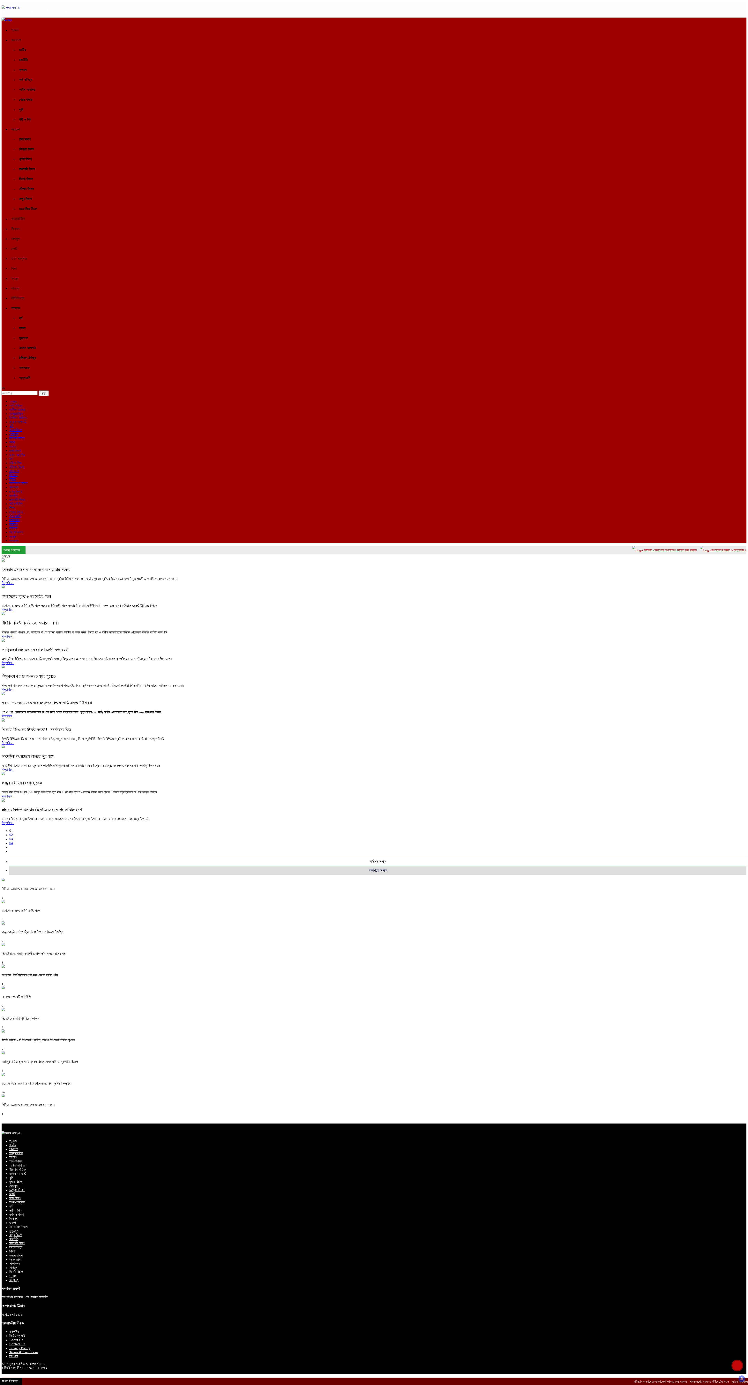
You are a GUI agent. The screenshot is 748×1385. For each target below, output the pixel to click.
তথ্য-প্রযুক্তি (19, 259)
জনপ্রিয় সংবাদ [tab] (378, 870)
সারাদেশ (15, 129)
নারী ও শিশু (25, 119)
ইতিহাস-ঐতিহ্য (27, 358)
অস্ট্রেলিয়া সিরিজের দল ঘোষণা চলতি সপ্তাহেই (35, 649)
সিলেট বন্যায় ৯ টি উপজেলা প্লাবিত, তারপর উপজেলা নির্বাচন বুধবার (38, 1040)
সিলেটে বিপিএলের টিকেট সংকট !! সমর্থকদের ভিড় (36, 729)
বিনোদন (15, 229)
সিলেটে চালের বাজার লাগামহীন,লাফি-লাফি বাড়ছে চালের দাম (33, 954)
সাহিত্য (15, 288)
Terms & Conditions (23, 1352)
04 (11, 843)
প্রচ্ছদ (15, 30)
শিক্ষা (14, 268)
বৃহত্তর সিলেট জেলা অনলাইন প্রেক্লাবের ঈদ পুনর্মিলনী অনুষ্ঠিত (36, 1083)
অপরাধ (23, 70)
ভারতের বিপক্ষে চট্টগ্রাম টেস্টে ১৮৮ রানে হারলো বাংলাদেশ (42, 809)
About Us (16, 1340)
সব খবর (13, 1356)
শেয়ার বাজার (25, 100)
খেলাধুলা (15, 239)
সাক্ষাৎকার (24, 368)
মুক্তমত (23, 338)
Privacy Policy (19, 1348)
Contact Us (17, 1344)
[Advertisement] (375, 1372)
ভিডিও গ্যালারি (17, 1336)
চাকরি (14, 249)
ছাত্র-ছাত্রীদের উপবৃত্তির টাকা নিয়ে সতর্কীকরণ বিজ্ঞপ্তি (32, 932)
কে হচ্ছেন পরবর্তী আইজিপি (16, 997)
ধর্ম (20, 318)
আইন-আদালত (27, 90)
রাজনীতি (23, 60)
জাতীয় (22, 50)
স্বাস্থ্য (14, 278)
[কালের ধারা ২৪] (11, 7)
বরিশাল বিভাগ (26, 189)
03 (11, 839)
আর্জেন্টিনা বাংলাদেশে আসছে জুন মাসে (28, 756)
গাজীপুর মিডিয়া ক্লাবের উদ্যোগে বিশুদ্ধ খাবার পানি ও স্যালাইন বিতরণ (40, 1062)
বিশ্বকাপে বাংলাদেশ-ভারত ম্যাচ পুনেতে (29, 676)
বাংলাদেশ (16, 40)
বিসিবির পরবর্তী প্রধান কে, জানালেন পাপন (30, 623)
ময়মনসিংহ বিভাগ (28, 209)
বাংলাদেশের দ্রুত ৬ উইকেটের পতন (678, 550)
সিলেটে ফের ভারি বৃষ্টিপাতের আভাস (20, 1018)
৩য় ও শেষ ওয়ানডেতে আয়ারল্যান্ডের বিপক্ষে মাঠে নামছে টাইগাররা (47, 702)
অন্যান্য (15, 308)
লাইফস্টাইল (17, 298)
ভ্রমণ (22, 328)
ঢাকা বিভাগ (25, 139)
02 (11, 835)
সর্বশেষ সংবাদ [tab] (378, 861)
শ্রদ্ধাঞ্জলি (24, 378)
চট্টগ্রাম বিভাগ (26, 149)
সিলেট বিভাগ (26, 179)
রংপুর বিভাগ (25, 199)
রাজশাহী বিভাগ (27, 169)
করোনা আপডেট (27, 348)
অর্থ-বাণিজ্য (25, 80)
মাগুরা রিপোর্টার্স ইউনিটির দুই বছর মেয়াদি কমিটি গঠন (30, 975)
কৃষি (21, 109)
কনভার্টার (14, 1332)
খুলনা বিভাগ (25, 159)
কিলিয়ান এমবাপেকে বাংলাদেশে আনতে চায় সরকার (617, 550)
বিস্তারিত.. (8, 583)
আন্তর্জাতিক (18, 219)
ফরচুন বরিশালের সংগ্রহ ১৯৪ (22, 783)
